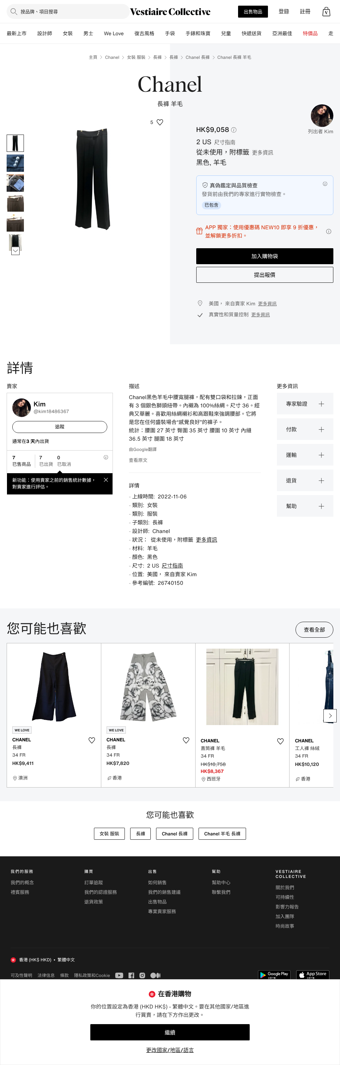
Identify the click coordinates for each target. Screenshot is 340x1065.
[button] (326, 11)
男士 (88, 33)
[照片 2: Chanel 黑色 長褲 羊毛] (15, 163)
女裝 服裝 (136, 57)
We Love (114, 33)
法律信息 (46, 975)
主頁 (93, 57)
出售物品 (253, 11)
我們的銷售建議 (164, 892)
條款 (64, 975)
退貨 (291, 480)
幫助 (291, 506)
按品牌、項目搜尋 (39, 11)
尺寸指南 (224, 142)
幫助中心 (221, 882)
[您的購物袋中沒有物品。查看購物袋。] (326, 11)
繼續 (170, 1032)
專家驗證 (296, 404)
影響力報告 (287, 907)
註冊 (305, 11)
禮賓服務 (20, 892)
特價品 (310, 33)
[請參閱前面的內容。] (15, 135)
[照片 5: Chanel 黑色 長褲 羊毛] (15, 223)
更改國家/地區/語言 (170, 1050)
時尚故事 (285, 926)
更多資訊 (262, 153)
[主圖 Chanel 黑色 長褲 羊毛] (15, 143)
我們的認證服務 (100, 892)
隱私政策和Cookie (92, 975)
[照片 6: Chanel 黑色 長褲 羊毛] (15, 243)
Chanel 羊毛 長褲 (222, 833)
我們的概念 (22, 882)
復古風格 (144, 33)
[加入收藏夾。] (92, 740)
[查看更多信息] (328, 231)
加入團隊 (285, 916)
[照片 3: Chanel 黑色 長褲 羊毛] (15, 183)
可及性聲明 (21, 975)
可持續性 (285, 897)
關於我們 (285, 887)
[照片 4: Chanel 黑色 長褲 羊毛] (15, 203)
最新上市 (17, 33)
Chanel (112, 57)
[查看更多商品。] (15, 251)
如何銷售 (157, 882)
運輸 (291, 455)
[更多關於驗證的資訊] (325, 184)
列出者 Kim (320, 131)
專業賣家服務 (162, 911)
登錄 (284, 11)
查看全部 (314, 630)
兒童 (226, 33)
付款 (291, 429)
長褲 (157, 57)
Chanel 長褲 (198, 57)
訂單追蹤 (93, 882)
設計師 (44, 33)
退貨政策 (93, 902)
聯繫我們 (221, 892)
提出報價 (264, 275)
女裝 (68, 33)
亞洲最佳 (282, 33)
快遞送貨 (252, 33)
